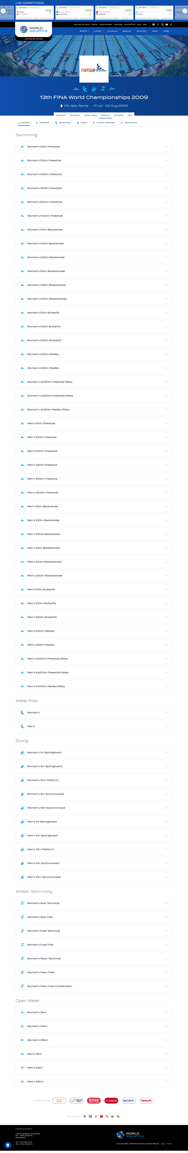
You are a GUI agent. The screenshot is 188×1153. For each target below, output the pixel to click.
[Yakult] (146, 1100)
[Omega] (111, 1100)
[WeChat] (118, 1116)
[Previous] (3, 10)
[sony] (128, 1100)
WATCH (95, 24)
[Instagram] (90, 1116)
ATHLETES (141, 31)
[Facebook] (85, 1116)
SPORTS (83, 31)
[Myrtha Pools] (76, 1100)
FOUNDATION (129, 24)
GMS (145, 24)
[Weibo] (112, 1116)
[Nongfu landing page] (94, 1100)
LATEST (97, 31)
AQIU (139, 24)
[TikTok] (96, 1116)
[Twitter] (107, 1116)
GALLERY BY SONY (82, 24)
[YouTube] (101, 1116)
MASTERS (118, 24)
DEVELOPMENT (106, 24)
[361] (59, 1100)
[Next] (184, 10)
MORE (166, 31)
